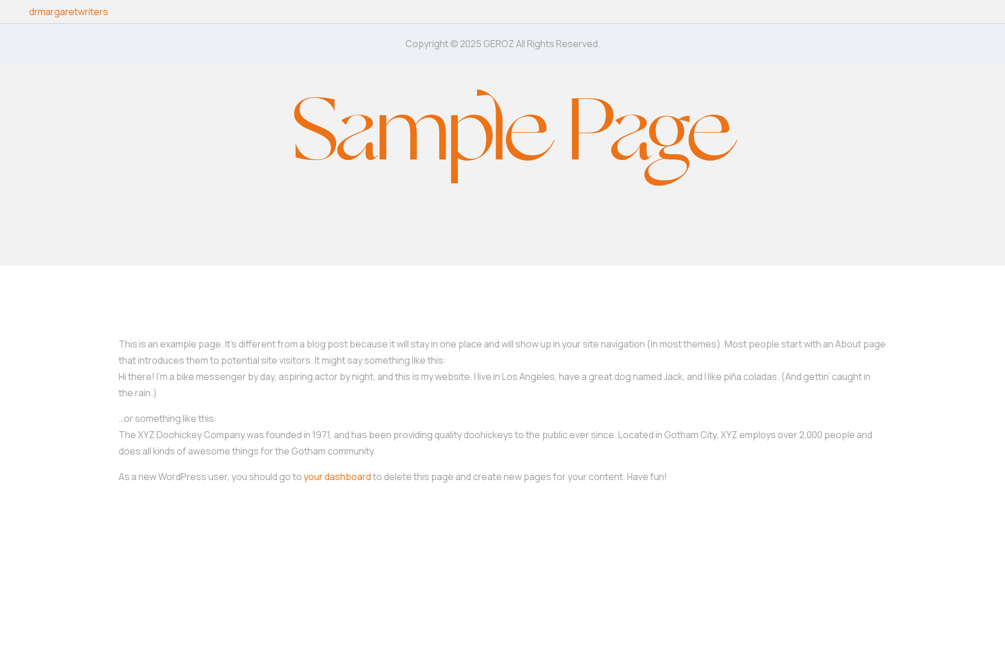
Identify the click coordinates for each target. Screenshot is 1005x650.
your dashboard (337, 476)
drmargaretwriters (68, 11)
